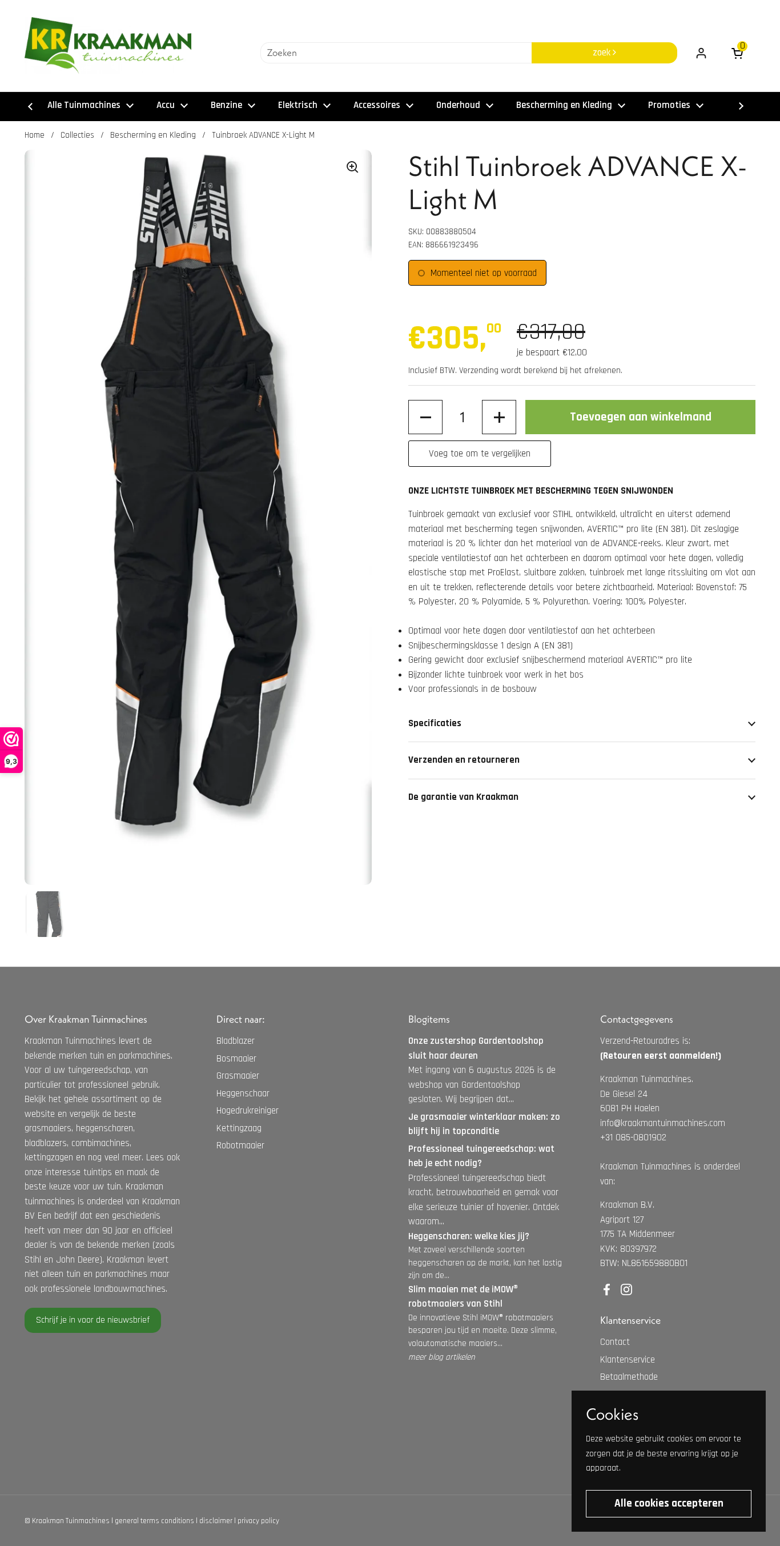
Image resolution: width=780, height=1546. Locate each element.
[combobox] (396, 53)
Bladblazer (235, 1041)
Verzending (478, 370)
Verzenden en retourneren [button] (464, 760)
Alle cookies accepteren (668, 1503)
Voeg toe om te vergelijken (479, 453)
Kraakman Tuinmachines (71, 1520)
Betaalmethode (629, 1377)
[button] (425, 417)
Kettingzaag (239, 1128)
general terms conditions (154, 1520)
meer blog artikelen (441, 1357)
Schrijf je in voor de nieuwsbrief (93, 1320)
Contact (615, 1342)
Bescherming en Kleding (153, 135)
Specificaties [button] (434, 723)
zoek (603, 52)
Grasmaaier (237, 1076)
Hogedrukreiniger (247, 1110)
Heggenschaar (243, 1093)
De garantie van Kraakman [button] (463, 797)
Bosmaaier (236, 1058)
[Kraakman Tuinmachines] (108, 45)
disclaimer (215, 1520)
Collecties (77, 135)
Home (35, 135)
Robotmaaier (240, 1145)
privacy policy (258, 1520)
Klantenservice (627, 1359)
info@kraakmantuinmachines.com (662, 1123)
